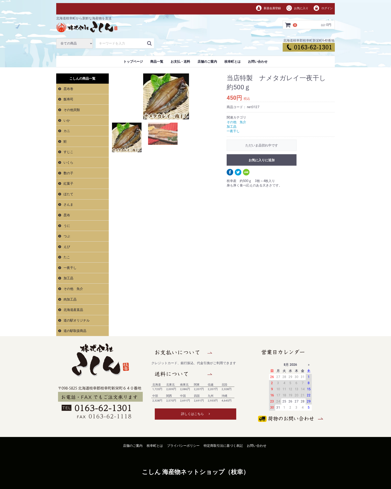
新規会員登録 (272, 8)
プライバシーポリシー (183, 446)
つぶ (66, 236)
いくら (68, 162)
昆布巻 (68, 89)
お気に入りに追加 (262, 160)
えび (66, 247)
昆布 (66, 215)
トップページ (133, 61)
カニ (66, 131)
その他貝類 (71, 110)
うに (66, 225)
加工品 (68, 278)
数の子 (68, 173)
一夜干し (70, 268)
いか (66, 120)
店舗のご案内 (207, 61)
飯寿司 (68, 99)
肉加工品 (70, 299)
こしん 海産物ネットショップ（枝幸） (195, 471)
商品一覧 (156, 61)
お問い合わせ (258, 61)
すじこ (68, 152)
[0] (288, 24)
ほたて (68, 194)
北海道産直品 (73, 310)
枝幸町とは (232, 61)
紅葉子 (68, 183)
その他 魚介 (73, 289)
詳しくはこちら (192, 414)
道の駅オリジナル (76, 320)
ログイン (327, 8)
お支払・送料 (180, 61)
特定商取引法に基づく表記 (223, 446)
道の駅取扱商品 (74, 331)
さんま (68, 204)
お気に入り (300, 8)
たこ (66, 257)
